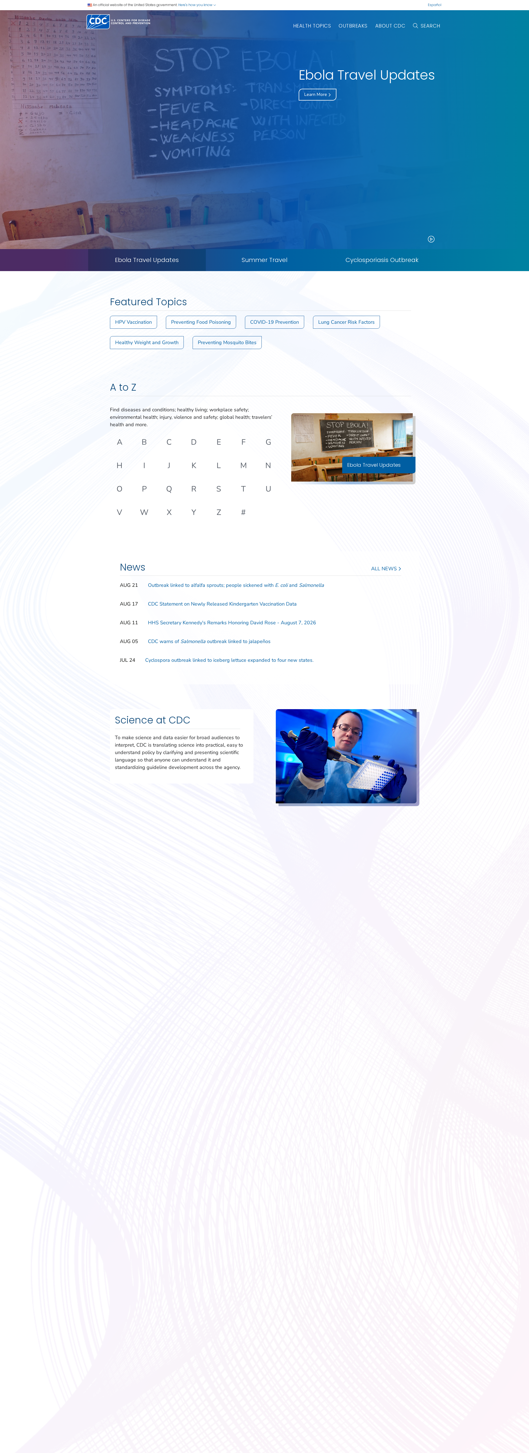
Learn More (316, 94)
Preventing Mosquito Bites (227, 342)
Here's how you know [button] (195, 4)
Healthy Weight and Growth (147, 342)
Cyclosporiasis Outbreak (382, 260)
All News (384, 568)
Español (434, 4)
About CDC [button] (390, 25)
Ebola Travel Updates (147, 260)
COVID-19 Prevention (274, 322)
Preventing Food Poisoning (201, 322)
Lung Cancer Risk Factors (346, 322)
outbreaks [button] (353, 25)
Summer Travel (264, 260)
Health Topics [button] (312, 25)
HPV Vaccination (133, 322)
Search (430, 25)
